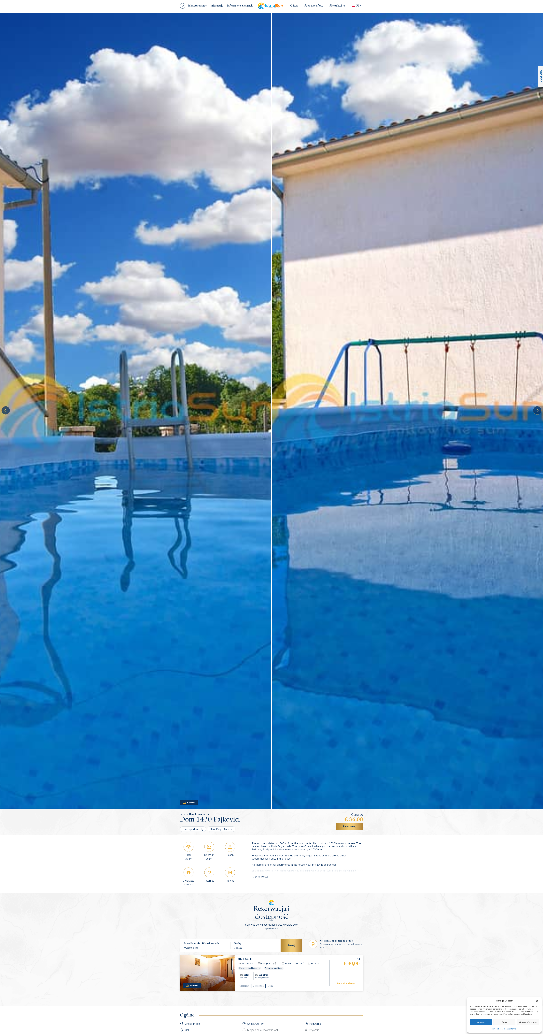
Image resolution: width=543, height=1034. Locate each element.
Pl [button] (357, 6)
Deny (504, 1022)
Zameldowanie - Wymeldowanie (201, 943)
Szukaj (291, 945)
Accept (481, 1022)
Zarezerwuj (349, 826)
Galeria (191, 803)
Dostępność (258, 986)
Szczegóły (244, 986)
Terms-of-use (497, 1029)
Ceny (270, 986)
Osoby (237, 943)
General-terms (510, 1029)
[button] (537, 1000)
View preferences (528, 1022)
